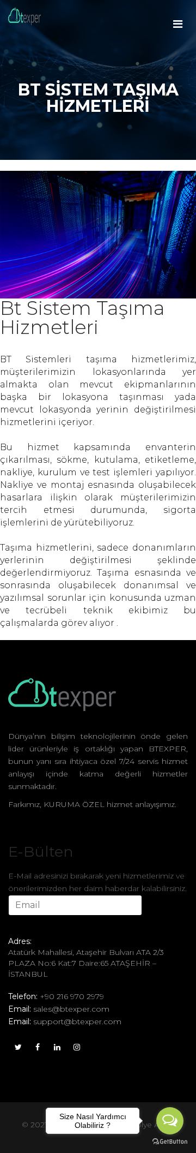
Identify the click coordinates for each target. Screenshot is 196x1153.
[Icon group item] (18, 1046)
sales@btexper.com (71, 1009)
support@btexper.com (77, 1021)
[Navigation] (178, 16)
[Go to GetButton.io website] (169, 1141)
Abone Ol (37, 925)
